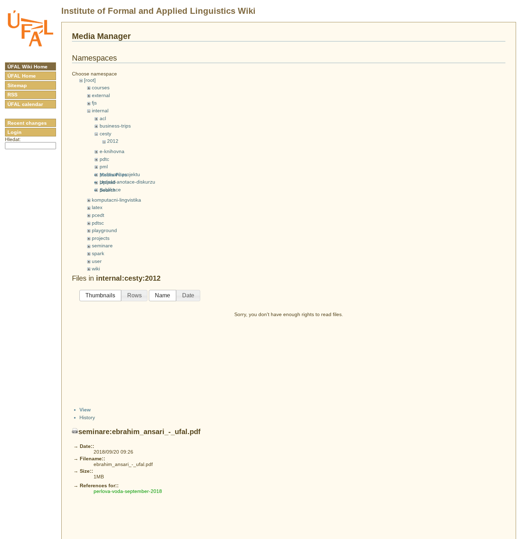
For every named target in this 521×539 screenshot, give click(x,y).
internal (100, 110)
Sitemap (17, 85)
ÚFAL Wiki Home (27, 66)
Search (108, 190)
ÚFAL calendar (25, 104)
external (101, 95)
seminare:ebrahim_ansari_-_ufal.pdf (139, 432)
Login (14, 132)
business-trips (115, 126)
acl (103, 118)
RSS (12, 94)
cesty (105, 133)
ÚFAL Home (21, 76)
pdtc (104, 159)
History (87, 417)
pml (104, 166)
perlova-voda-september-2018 (128, 491)
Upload (108, 182)
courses (101, 87)
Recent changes (27, 123)
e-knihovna (112, 151)
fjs (94, 103)
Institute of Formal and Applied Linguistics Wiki (158, 11)
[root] (90, 80)
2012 (112, 141)
